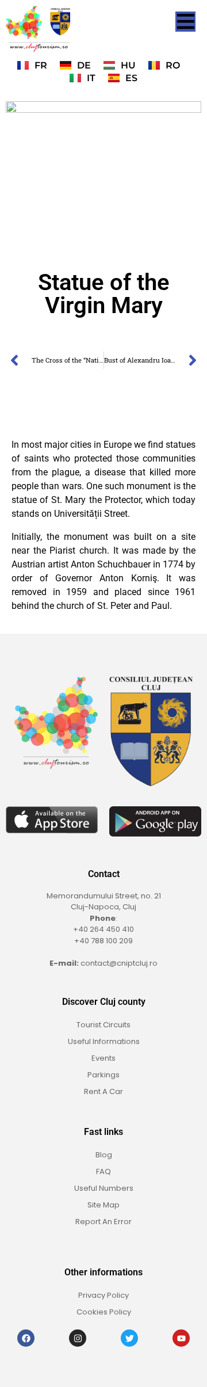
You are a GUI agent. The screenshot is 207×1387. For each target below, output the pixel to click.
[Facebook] (25, 1338)
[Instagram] (77, 1338)
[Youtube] (181, 1338)
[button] (185, 22)
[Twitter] (129, 1338)
